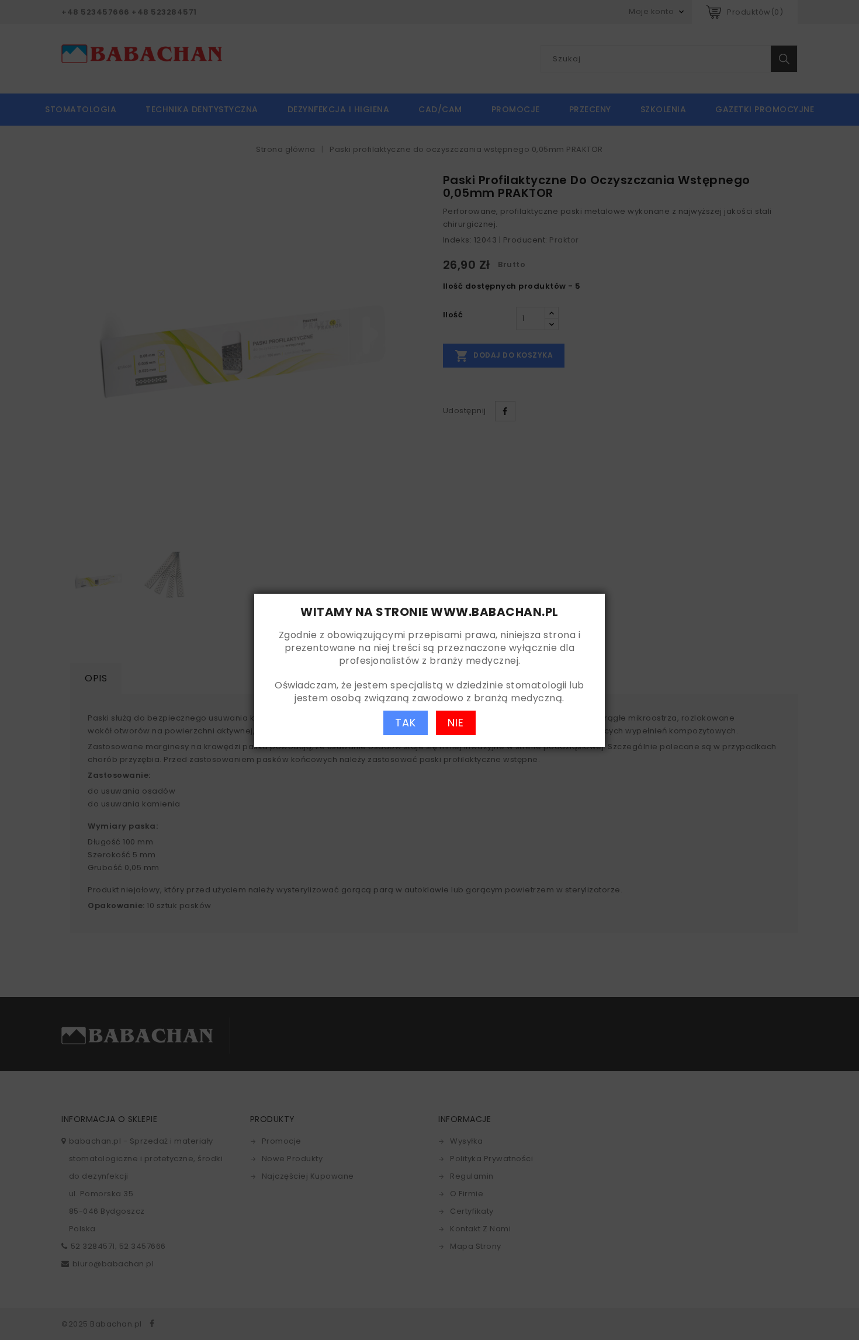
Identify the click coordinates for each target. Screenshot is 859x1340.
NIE (456, 722)
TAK (405, 722)
